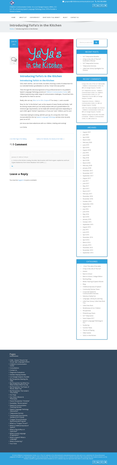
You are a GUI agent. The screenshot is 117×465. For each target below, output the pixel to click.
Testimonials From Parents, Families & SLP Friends (19, 416)
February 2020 (87, 142)
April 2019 (86, 147)
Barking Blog (87, 279)
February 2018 (87, 165)
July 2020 (85, 135)
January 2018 (87, 168)
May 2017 (86, 186)
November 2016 (88, 199)
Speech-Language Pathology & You (93, 321)
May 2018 (86, 158)
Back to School (87, 274)
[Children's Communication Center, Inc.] (12, 2)
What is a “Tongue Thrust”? (19, 423)
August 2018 (87, 150)
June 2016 (86, 211)
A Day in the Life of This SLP (92, 269)
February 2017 (87, 194)
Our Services (34, 17)
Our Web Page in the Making (18, 139)
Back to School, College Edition (92, 276)
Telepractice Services (89, 66)
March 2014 (86, 242)
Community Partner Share (91, 289)
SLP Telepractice (88, 316)
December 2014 (88, 237)
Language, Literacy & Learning (92, 299)
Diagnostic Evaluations (17, 372)
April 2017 (86, 188)
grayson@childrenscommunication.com (79, 1)
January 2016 (87, 219)
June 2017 (86, 183)
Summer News (87, 328)
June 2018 (86, 155)
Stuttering (86, 325)
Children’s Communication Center (56, 92)
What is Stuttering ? (16, 441)
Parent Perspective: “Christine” (20, 401)
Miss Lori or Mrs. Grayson (41, 100)
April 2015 (86, 235)
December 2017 (88, 170)
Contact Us (75, 17)
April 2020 (86, 137)
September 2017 (88, 176)
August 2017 (87, 178)
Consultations (14, 368)
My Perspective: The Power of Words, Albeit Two (19, 388)
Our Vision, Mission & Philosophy (17, 398)
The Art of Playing (88, 330)
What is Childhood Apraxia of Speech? (19, 426)
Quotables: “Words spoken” (19, 403)
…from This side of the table (92, 266)
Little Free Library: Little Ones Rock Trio (94, 302)
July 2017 (85, 181)
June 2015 (86, 232)
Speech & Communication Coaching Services (18, 406)
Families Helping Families (18, 375)
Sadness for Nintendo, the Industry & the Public (49, 139)
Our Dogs (13, 395)
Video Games (87, 333)
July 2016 (85, 209)
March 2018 (86, 163)
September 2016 (88, 204)
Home (13, 17)
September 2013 (88, 253)
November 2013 (88, 250)
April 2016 (86, 217)
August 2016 (87, 206)
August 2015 (87, 227)
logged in (21, 180)
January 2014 (87, 245)
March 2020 (86, 140)
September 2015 (88, 224)
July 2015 (85, 229)
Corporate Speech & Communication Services (90, 292)
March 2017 (86, 191)
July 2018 (85, 153)
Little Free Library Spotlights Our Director (93, 69)
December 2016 (88, 196)
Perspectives (87, 310)
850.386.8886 (101, 1)
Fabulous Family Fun (89, 296)
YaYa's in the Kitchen (89, 335)
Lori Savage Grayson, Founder (92, 88)
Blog (65, 17)
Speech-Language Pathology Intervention (19, 410)
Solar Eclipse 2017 (88, 318)
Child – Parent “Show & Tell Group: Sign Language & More (19, 361)
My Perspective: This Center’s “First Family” (19, 392)
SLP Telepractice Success (91, 63)
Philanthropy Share (89, 313)
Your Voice (13, 443)
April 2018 (86, 160)
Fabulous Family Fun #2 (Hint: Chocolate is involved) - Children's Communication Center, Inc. (93, 116)
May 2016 (86, 214)
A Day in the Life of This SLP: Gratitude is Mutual (92, 60)
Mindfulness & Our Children (92, 308)
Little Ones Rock (88, 305)
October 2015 (87, 222)
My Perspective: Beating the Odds (19, 380)
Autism (85, 271)
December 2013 (88, 247)
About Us (22, 17)
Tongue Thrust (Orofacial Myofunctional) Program (18, 420)
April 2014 (86, 240)
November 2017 (88, 173)
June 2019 (86, 145)
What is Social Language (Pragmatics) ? (18, 434)
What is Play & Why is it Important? (17, 430)
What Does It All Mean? (51, 17)
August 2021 (87, 132)
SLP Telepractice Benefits (91, 56)
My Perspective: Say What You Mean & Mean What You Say (19, 384)
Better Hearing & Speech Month (93, 281)
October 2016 (87, 201)
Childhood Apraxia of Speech (92, 287)
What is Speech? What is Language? (17, 438)
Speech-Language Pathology (46, 117)
